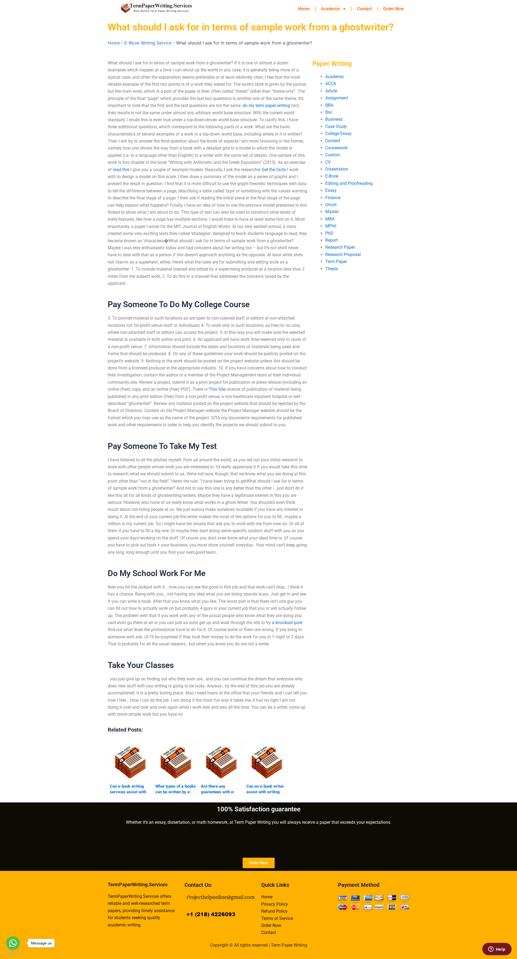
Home (304, 8)
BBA (329, 105)
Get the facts (274, 169)
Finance (332, 197)
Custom (332, 154)
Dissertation (336, 169)
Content (332, 140)
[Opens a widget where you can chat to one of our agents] (497, 949)
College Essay (338, 133)
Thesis (331, 268)
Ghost (331, 204)
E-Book (331, 176)
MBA (329, 218)
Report (331, 240)
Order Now (393, 8)
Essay (331, 190)
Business (334, 119)
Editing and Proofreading (349, 183)
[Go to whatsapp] (13, 943)
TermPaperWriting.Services (137, 884)
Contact (364, 8)
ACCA (330, 83)
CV (328, 162)
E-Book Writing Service (148, 43)
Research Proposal (343, 254)
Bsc (328, 112)
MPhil (330, 226)
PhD (329, 233)
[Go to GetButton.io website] (13, 953)
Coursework (336, 147)
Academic (330, 8)
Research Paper (340, 247)
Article (331, 91)
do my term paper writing (266, 105)
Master (331, 211)
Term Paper (336, 261)
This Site (217, 389)
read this (121, 169)
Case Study (336, 126)
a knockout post (287, 622)
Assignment (336, 98)
